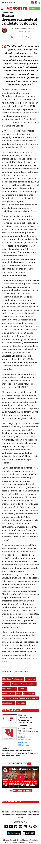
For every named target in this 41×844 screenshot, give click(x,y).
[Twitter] (16, 826)
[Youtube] (20, 826)
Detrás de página (25, 815)
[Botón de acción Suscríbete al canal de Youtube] (21, 790)
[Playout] (32, 2)
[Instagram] (6, 826)
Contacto (14, 815)
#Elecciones (30, 679)
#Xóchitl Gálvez (8, 703)
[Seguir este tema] (23, 679)
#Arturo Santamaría (10, 698)
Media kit (5, 812)
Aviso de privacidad (18, 812)
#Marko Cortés (8, 693)
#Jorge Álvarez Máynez (29, 698)
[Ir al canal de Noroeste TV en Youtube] (20, 763)
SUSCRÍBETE (35, 8)
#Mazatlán (21, 703)
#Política (15, 684)
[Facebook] (11, 826)
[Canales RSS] (25, 826)
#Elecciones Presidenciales (12, 679)
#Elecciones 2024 (9, 689)
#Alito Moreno (28, 693)
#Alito (18, 693)
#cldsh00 (22, 689)
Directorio (6, 815)
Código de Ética (32, 812)
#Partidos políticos (28, 684)
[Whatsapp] (30, 826)
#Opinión (5, 684)
